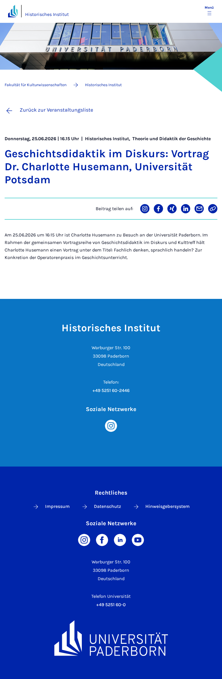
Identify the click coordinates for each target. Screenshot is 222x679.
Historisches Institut (47, 14)
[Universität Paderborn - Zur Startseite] (13, 11)
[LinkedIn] (120, 539)
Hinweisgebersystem (167, 506)
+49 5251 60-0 (111, 604)
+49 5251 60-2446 (111, 390)
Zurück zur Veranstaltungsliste (56, 110)
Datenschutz (107, 506)
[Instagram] (111, 425)
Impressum (57, 506)
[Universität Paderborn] (111, 638)
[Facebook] (102, 539)
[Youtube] (138, 539)
